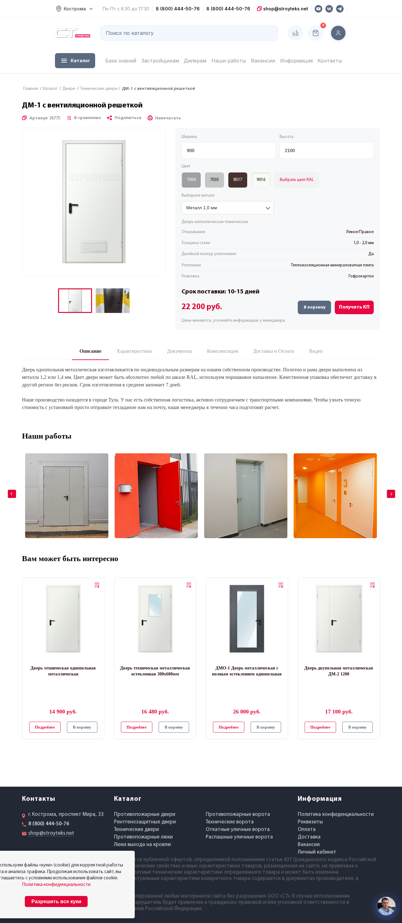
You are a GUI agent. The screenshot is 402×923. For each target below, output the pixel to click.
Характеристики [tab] (134, 351)
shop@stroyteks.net (285, 8)
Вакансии (263, 60)
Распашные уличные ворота (239, 837)
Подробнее (45, 727)
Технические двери (136, 829)
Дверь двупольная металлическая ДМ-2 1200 (338, 671)
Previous (7, 489)
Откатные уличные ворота (238, 829)
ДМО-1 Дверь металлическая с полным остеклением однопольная (247, 671)
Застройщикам (160, 60)
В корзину (314, 307)
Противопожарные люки (143, 837)
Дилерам (195, 60)
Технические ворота (230, 822)
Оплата (307, 829)
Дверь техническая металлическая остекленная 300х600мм (155, 671)
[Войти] (338, 33)
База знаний (120, 60)
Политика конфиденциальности (336, 814)
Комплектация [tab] (222, 351)
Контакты (330, 60)
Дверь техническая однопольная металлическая (63, 671)
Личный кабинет (317, 852)
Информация (296, 60)
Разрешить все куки (56, 901)
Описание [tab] (90, 351)
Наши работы (228, 60)
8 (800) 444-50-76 (178, 8)
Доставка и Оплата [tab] (273, 351)
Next (386, 489)
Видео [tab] (316, 351)
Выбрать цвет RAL (297, 180)
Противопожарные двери (144, 814)
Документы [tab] (179, 351)
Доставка (309, 837)
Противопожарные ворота (238, 814)
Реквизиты (310, 822)
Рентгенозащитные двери (145, 822)
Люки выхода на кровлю (142, 844)
